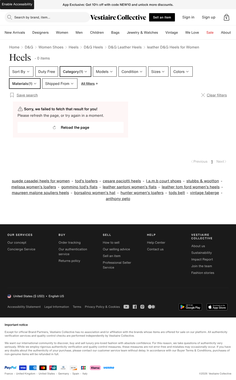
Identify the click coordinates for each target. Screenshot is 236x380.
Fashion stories (202, 272)
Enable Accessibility (17, 4)
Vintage (171, 32)
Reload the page (75, 127)
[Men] (86, 32)
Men (79, 32)
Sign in (188, 17)
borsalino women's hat (94, 193)
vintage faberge (204, 193)
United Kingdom (25, 373)
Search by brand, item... (32, 17)
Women (62, 32)
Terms (77, 307)
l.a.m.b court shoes (163, 181)
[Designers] (52, 32)
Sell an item (162, 17)
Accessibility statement (24, 307)
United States (47, 373)
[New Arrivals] (28, 32)
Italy (85, 373)
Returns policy (69, 260)
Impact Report (202, 259)
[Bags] (123, 32)
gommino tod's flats (79, 187)
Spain (75, 373)
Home (14, 47)
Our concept (16, 242)
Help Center (156, 242)
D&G (29, 47)
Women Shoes (50, 47)
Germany (63, 373)
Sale (210, 32)
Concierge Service (21, 249)
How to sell (111, 242)
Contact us (155, 249)
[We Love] (203, 32)
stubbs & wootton (202, 181)
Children (97, 32)
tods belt (177, 193)
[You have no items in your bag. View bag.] (226, 17)
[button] (226, 17)
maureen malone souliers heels (40, 193)
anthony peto (118, 199)
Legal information (56, 307)
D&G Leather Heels (125, 47)
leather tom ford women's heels (191, 187)
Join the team (201, 266)
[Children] (107, 32)
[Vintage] (181, 32)
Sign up (208, 17)
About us (198, 246)
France (9, 373)
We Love (192, 32)
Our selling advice (116, 249)
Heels (73, 47)
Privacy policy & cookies (102, 307)
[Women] (72, 32)
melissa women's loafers (33, 187)
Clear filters (217, 95)
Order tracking (70, 242)
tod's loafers (86, 181)
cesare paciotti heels (122, 181)
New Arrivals (15, 32)
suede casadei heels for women (41, 181)
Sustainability (201, 252)
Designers (40, 32)
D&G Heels (93, 47)
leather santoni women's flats (129, 187)
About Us (228, 32)
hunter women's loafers (142, 193)
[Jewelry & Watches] (161, 32)
